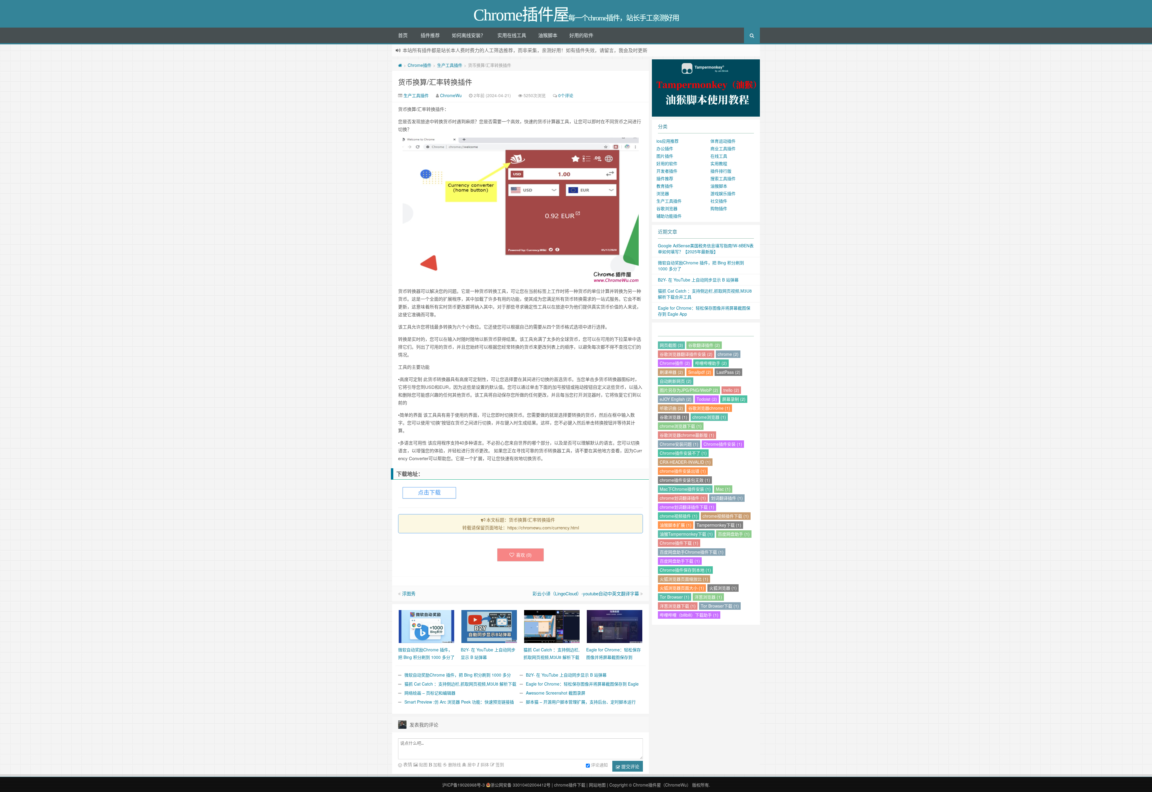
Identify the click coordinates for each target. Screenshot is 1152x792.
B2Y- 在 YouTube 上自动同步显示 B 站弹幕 (566, 675)
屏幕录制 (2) (734, 399)
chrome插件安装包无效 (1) (685, 480)
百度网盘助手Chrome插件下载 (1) (692, 552)
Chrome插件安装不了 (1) (683, 453)
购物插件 (718, 208)
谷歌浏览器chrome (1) (709, 408)
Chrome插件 (419, 65)
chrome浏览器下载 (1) (681, 426)
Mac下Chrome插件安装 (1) (685, 489)
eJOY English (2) (676, 399)
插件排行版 (720, 171)
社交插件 (718, 201)
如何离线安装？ (468, 35)
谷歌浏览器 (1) (673, 417)
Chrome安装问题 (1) (679, 444)
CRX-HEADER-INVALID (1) (685, 462)
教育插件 (664, 186)
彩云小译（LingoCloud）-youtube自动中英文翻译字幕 (585, 593)
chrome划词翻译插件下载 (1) (687, 507)
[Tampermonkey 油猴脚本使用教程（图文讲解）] (706, 87)
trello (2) (731, 390)
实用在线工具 (511, 35)
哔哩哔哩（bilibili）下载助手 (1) (689, 615)
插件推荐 (430, 35)
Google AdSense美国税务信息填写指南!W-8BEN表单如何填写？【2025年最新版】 (706, 249)
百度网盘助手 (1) (734, 534)
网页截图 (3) (671, 345)
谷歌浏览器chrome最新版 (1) (687, 435)
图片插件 (664, 156)
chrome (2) (728, 354)
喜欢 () (524, 555)
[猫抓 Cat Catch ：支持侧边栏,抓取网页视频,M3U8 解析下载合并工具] (552, 626)
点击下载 (429, 493)
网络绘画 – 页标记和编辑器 (429, 693)
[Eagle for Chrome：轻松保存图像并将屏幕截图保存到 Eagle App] (614, 626)
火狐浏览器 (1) (723, 588)
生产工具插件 (449, 65)
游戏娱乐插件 (723, 193)
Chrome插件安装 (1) (723, 444)
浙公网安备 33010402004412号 (520, 785)
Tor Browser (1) (674, 597)
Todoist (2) (707, 399)
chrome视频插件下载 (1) (726, 516)
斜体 (484, 764)
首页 (403, 35)
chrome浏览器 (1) (709, 417)
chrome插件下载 (569, 785)
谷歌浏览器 (666, 208)
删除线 (454, 764)
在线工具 (718, 156)
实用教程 (718, 163)
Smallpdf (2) (699, 372)
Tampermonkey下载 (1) (719, 525)
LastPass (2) (728, 372)
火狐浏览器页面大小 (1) (682, 588)
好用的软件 (581, 35)
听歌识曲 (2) (671, 408)
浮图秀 (409, 593)
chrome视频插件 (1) (679, 516)
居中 (471, 764)
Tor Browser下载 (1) (720, 606)
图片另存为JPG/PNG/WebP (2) (689, 390)
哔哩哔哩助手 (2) (711, 363)
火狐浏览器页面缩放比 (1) (684, 579)
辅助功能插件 (669, 216)
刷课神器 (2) (671, 372)
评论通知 (599, 765)
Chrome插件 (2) (675, 363)
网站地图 (597, 785)
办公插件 (664, 148)
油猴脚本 (547, 35)
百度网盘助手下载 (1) (680, 561)
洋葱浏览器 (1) (708, 597)
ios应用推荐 (667, 141)
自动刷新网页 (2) (676, 381)
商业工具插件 (723, 148)
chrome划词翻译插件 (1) (683, 498)
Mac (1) (723, 489)
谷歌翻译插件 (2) (704, 345)
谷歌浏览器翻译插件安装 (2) (686, 354)
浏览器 (662, 193)
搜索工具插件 (723, 178)
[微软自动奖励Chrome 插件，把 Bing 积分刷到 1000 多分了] (426, 626)
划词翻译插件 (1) (727, 498)
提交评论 (629, 766)
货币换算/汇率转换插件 (435, 81)
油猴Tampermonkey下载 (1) (686, 534)
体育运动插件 (723, 141)
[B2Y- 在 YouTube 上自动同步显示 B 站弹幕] (489, 626)
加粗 (437, 764)
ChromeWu (451, 95)
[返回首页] (400, 65)
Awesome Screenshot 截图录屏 (555, 693)
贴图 (423, 764)
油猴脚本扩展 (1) (676, 525)
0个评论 (565, 95)
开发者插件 (666, 171)
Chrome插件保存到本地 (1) (685, 570)
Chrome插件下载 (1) (679, 543)
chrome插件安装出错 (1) (683, 471)
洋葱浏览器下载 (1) (678, 606)
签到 (499, 764)
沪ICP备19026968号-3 (463, 785)
